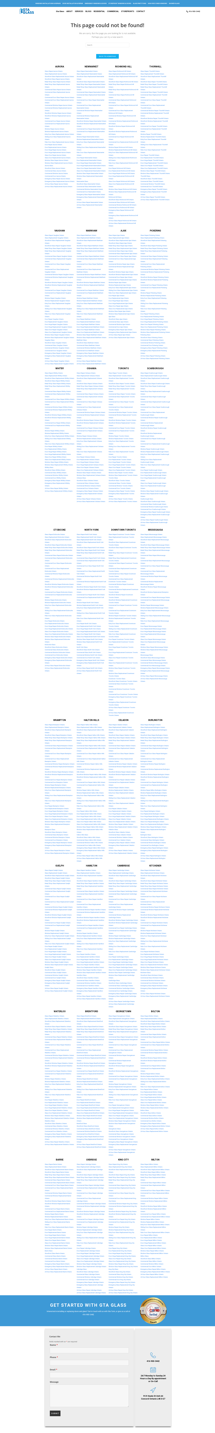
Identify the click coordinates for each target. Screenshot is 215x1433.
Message (54, 1382)
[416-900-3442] (153, 1355)
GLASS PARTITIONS (139, 3)
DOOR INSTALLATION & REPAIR (72, 3)
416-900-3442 (153, 1361)
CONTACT (140, 11)
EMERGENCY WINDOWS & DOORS (96, 3)
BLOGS (88, 11)
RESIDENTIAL (99, 11)
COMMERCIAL (113, 11)
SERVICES (79, 11)
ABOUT (69, 11)
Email (53, 1369)
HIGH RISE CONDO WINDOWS (157, 3)
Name (54, 1345)
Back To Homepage (107, 56)
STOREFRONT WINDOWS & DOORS (119, 3)
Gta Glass (60, 11)
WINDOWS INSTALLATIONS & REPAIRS (48, 3)
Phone (54, 1357)
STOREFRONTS (127, 11)
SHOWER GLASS (174, 3)
